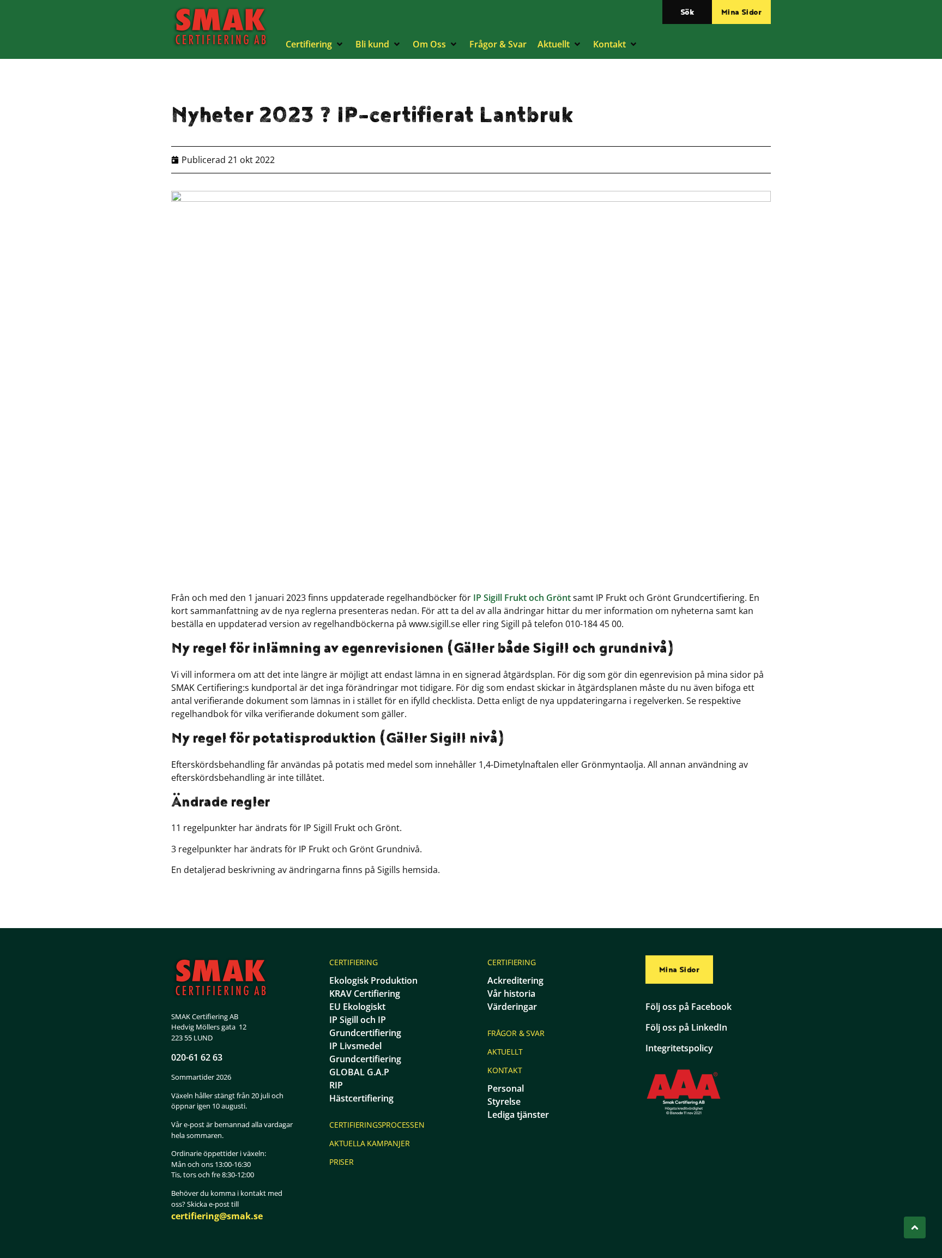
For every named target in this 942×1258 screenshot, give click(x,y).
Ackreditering (515, 980)
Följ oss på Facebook (688, 1007)
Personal (505, 1088)
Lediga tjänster (518, 1115)
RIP (336, 1085)
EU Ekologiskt (357, 1007)
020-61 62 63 (196, 1057)
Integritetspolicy (679, 1048)
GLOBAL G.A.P (359, 1072)
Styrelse (504, 1101)
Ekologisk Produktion (373, 980)
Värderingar (512, 1007)
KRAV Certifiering (364, 994)
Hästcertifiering (361, 1098)
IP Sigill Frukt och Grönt (522, 598)
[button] (315, 44)
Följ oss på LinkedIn (686, 1027)
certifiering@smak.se (217, 1216)
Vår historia (511, 994)
